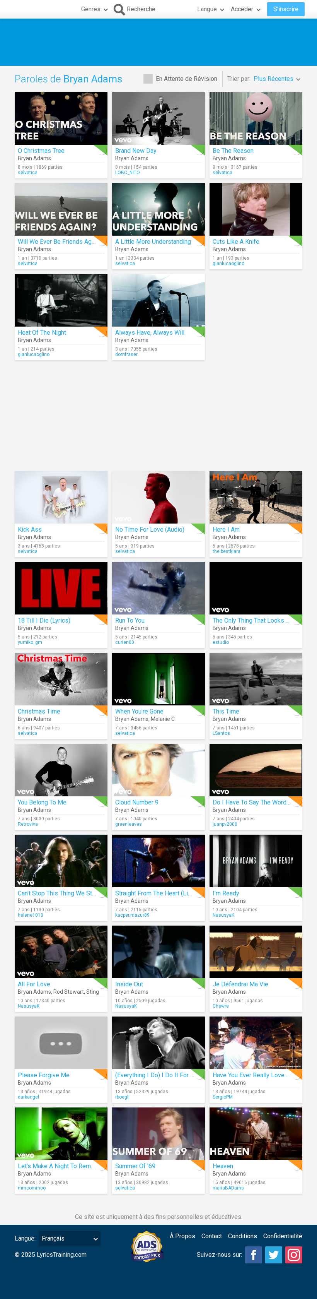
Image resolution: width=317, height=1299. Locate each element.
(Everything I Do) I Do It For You (157, 1075)
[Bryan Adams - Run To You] (158, 588)
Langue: (25, 1238)
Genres (91, 9)
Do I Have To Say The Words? (253, 802)
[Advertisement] (158, 42)
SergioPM (223, 1097)
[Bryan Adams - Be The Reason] (256, 118)
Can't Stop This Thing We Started (62, 893)
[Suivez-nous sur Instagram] (293, 1254)
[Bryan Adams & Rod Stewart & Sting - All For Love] (61, 952)
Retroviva (28, 824)
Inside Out (129, 984)
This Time (226, 711)
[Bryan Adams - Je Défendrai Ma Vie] (256, 952)
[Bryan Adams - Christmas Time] (61, 679)
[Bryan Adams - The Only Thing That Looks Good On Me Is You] (256, 588)
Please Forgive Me (44, 1075)
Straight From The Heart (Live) (155, 893)
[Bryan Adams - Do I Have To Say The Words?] (256, 770)
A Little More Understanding (153, 241)
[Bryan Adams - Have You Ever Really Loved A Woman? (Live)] (256, 1043)
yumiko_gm (30, 642)
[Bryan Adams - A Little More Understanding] (158, 209)
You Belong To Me (42, 802)
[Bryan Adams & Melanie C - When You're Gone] (158, 679)
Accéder (242, 9)
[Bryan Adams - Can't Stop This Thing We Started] (61, 861)
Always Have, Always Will (149, 332)
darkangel (28, 1097)
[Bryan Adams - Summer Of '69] (158, 1133)
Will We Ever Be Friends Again (58, 241)
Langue (207, 9)
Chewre (221, 1006)
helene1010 (30, 915)
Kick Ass (30, 529)
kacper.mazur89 (132, 915)
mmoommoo (32, 1188)
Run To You (130, 620)
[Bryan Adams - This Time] (256, 679)
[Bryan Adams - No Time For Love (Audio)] (158, 497)
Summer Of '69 (135, 1166)
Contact (211, 1236)
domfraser (126, 354)
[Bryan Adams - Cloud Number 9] (158, 770)
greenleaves (128, 824)
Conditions (242, 1236)
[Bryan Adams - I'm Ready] (256, 861)
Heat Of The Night (42, 332)
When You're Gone (139, 711)
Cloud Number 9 (136, 802)
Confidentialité (282, 1236)
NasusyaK (223, 915)
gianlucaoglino (228, 263)
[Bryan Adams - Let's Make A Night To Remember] (61, 1133)
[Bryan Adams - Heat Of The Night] (61, 300)
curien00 (124, 642)
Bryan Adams (34, 158)
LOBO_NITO (127, 172)
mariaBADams (228, 1188)
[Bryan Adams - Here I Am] (256, 497)
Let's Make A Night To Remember (63, 1166)
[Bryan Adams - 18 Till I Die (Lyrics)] (61, 588)
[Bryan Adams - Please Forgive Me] (61, 1043)
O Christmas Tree (41, 150)
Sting (92, 992)
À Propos (182, 1236)
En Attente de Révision (186, 78)
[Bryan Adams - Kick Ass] (61, 497)
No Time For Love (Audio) (149, 529)
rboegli (122, 1097)
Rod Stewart (68, 992)
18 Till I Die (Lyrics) (44, 620)
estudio (221, 642)
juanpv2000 (225, 824)
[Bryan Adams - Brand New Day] (158, 118)
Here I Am (226, 529)
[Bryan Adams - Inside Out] (158, 952)
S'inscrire (285, 9)
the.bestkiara (226, 551)
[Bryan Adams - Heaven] (256, 1133)
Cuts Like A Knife (236, 241)
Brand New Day (136, 150)
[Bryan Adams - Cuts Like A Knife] (256, 209)
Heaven (223, 1166)
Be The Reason (233, 150)
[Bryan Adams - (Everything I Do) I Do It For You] (158, 1043)
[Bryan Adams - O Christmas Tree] (61, 118)
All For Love (34, 984)
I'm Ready (226, 893)
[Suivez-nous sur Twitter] (273, 1254)
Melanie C (163, 719)
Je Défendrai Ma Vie (240, 984)
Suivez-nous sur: (219, 1254)
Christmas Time (39, 711)
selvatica (27, 172)
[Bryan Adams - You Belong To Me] (61, 770)
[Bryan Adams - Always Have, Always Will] (158, 300)
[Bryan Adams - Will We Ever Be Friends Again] (61, 209)
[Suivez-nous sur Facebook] (253, 1254)
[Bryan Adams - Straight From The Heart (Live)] (158, 861)
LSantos (221, 733)
